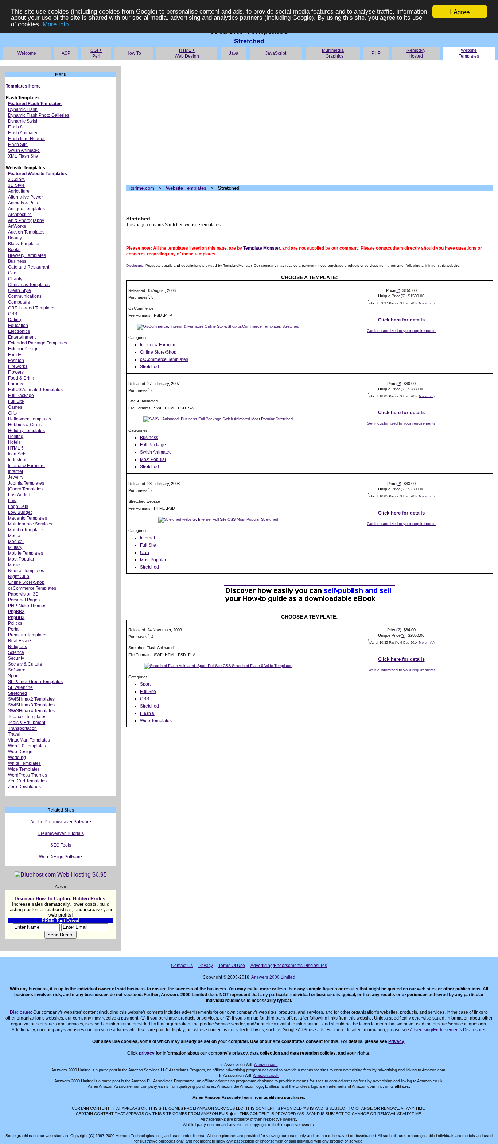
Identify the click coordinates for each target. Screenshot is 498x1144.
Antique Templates (26, 208)
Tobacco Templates (27, 716)
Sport (13, 675)
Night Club (18, 576)
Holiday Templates (26, 430)
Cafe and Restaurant (28, 267)
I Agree (460, 11)
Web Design (20, 751)
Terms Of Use (231, 965)
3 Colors (16, 179)
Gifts (12, 413)
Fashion (16, 360)
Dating (14, 319)
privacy (147, 1053)
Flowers (16, 372)
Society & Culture (25, 664)
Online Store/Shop (26, 582)
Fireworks (17, 366)
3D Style (16, 185)
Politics (15, 623)
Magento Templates (27, 518)
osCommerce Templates (32, 588)
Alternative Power (25, 197)
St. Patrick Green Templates (35, 681)
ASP (66, 53)
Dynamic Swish (23, 121)
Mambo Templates (26, 529)
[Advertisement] (309, 123)
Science (16, 652)
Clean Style (19, 290)
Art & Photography (26, 220)
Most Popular (21, 559)
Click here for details (401, 320)
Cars (12, 273)
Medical (16, 541)
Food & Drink (21, 378)
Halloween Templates (29, 418)
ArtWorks (17, 226)
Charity (15, 278)
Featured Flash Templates (35, 103)
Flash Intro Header (26, 138)
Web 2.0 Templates (27, 745)
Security (16, 658)
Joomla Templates (26, 483)
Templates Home (23, 86)
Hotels (14, 442)
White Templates (24, 763)
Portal (14, 629)
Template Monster (261, 248)
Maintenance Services (30, 524)
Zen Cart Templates (27, 780)
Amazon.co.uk (266, 1075)
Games (15, 407)
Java (233, 53)
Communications (25, 296)
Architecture (20, 214)
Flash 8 (15, 127)
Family (14, 354)
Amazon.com (265, 1064)
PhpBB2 (16, 611)
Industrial (17, 459)
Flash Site (18, 144)
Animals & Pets (23, 202)
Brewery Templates (27, 255)
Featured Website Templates (37, 173)
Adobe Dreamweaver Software (60, 821)
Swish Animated (24, 150)
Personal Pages (24, 599)
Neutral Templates (26, 570)
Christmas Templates (29, 284)
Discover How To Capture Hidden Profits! (61, 898)
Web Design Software (60, 856)
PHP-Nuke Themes (27, 605)
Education (18, 325)
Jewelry (15, 477)
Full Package (21, 395)
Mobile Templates (25, 553)
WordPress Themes (27, 775)
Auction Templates (26, 232)
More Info (56, 24)
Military (15, 547)
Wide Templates (24, 769)
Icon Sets (17, 454)
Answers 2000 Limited (273, 977)
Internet (15, 471)
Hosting (15, 436)
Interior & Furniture (26, 465)
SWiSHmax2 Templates (31, 699)
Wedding (17, 757)
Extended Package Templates (37, 343)
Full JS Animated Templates (35, 389)
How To (133, 53)
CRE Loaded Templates (31, 308)
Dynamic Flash (23, 109)
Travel (14, 734)
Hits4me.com (140, 188)
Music (14, 564)
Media (14, 535)
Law (12, 500)
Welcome (26, 53)
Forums (15, 383)
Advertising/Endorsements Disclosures (288, 965)
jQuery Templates (25, 489)
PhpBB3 (16, 617)
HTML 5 (16, 448)
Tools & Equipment (26, 722)
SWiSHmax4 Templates (31, 710)
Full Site (16, 401)
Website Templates (186, 188)
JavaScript (275, 53)
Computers (19, 302)
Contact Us (182, 965)
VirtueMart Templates (29, 740)
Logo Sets (18, 506)
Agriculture (19, 191)
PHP (376, 53)
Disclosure (134, 265)
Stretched (17, 693)
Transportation (22, 728)
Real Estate (19, 640)
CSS (12, 313)
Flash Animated (23, 132)
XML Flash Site (23, 156)
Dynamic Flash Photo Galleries (38, 115)
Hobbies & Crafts (25, 424)
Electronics (19, 331)
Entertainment (22, 337)
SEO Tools (60, 845)
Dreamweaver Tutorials (61, 833)
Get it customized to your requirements (401, 330)
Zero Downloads (24, 786)
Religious (17, 646)
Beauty (15, 237)
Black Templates (24, 243)
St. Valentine (20, 687)
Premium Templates (27, 635)
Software (17, 670)
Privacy (205, 965)
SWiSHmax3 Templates (31, 705)
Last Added (19, 494)
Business (17, 261)
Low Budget (20, 512)
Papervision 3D (23, 594)
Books (14, 249)
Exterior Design (23, 348)
